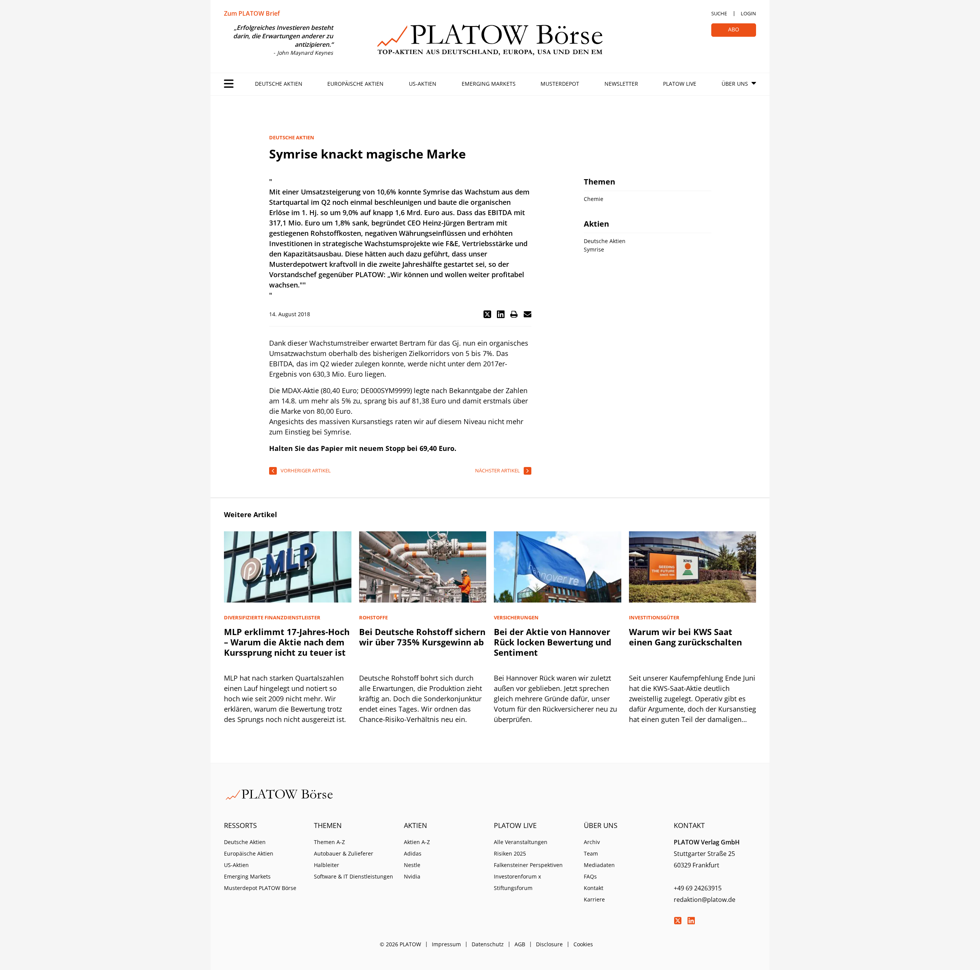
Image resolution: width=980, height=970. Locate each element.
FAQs (590, 876)
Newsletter (621, 83)
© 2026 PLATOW (400, 944)
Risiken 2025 (510, 853)
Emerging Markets (489, 83)
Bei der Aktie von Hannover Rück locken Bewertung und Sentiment (552, 642)
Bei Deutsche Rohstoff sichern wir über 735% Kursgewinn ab (422, 637)
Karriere (594, 899)
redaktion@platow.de (704, 899)
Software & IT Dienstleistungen (353, 876)
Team (591, 853)
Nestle (412, 865)
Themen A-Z (329, 842)
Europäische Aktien (355, 83)
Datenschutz (488, 944)
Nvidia (412, 876)
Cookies (583, 944)
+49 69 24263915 (698, 888)
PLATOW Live (679, 83)
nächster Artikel (497, 470)
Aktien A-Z (417, 842)
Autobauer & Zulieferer (343, 853)
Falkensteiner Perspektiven (528, 865)
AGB (519, 944)
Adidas (412, 853)
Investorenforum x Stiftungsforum (517, 882)
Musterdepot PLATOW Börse (260, 888)
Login (748, 13)
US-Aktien (422, 83)
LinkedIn (691, 920)
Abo (733, 29)
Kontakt (593, 888)
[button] (487, 314)
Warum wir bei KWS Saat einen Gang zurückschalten (685, 637)
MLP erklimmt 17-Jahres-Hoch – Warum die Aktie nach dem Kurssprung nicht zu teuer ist (287, 642)
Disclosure (549, 944)
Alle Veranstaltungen (520, 842)
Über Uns (735, 83)
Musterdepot (560, 83)
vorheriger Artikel (306, 470)
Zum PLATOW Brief (252, 13)
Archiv (592, 842)
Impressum (446, 944)
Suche (719, 13)
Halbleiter (326, 865)
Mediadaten (599, 865)
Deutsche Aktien (278, 83)
